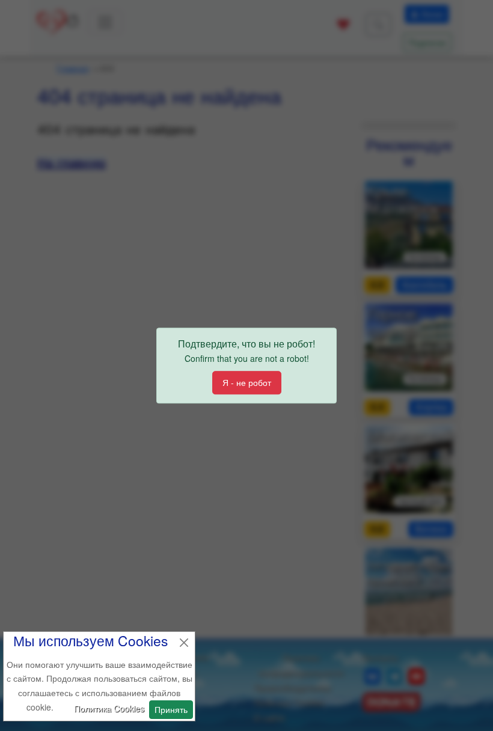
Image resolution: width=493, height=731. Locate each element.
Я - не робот (246, 382)
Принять (171, 709)
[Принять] (184, 643)
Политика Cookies (109, 708)
